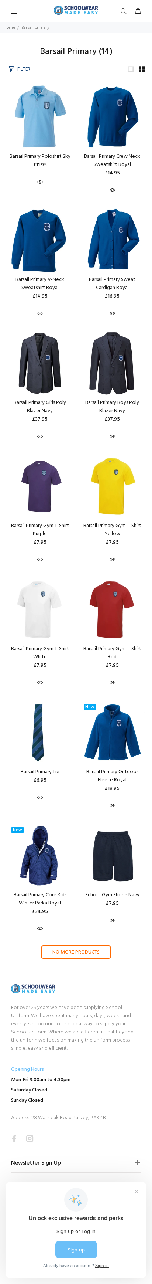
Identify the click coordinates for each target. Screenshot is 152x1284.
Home (9, 27)
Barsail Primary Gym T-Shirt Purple (40, 530)
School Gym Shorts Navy (112, 895)
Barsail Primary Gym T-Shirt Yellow (112, 530)
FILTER (23, 69)
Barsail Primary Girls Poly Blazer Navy (40, 406)
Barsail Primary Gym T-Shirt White (40, 653)
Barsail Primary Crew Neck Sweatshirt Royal (112, 160)
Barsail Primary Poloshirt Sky (40, 156)
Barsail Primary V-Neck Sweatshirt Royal (39, 283)
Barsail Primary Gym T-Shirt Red (112, 653)
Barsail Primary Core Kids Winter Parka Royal (40, 899)
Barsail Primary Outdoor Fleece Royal (112, 776)
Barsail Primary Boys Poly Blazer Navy (112, 406)
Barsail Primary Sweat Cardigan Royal (112, 283)
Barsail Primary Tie (40, 772)
